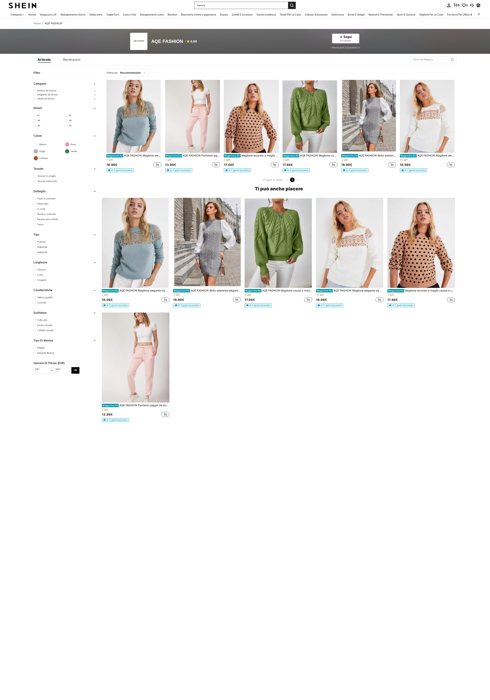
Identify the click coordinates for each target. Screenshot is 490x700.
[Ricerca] (292, 5)
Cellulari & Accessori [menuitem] (316, 14)
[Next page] (297, 180)
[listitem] (134, 126)
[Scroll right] (479, 14)
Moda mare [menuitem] (95, 14)
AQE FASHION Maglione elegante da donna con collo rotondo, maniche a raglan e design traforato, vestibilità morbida (134, 155)
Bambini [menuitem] (172, 14)
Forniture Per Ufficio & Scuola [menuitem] (463, 14)
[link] (456, 5)
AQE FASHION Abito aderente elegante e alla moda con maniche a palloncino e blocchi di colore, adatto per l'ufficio (369, 155)
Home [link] (37, 23)
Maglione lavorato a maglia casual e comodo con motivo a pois (251, 155)
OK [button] (75, 370)
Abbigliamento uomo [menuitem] (152, 14)
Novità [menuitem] (32, 14)
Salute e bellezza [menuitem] (266, 14)
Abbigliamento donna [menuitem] (73, 14)
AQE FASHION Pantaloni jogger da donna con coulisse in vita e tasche (193, 155)
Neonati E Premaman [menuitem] (380, 14)
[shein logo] (22, 5)
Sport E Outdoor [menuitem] (406, 14)
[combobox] (126, 72)
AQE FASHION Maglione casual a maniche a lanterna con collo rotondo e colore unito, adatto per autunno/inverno (310, 155)
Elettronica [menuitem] (338, 14)
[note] (120, 170)
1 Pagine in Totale (272, 179)
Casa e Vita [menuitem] (129, 14)
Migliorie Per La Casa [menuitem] (431, 14)
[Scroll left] (474, 14)
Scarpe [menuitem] (224, 14)
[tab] (44, 60)
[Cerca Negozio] (452, 59)
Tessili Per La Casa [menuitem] (290, 14)
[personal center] (449, 5)
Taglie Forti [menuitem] (112, 14)
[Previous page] (287, 180)
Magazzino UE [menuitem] (48, 14)
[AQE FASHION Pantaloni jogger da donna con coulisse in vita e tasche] (192, 116)
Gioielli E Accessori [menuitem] (242, 14)
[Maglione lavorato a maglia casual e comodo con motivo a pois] (251, 116)
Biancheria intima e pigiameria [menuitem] (198, 14)
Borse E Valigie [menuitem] (356, 14)
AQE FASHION (167, 41)
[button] (472, 5)
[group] (64, 90)
